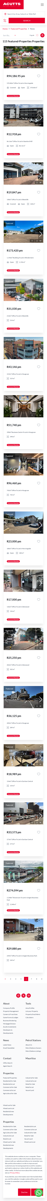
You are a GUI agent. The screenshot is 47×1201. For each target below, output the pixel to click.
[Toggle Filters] (5, 20)
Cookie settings (11, 1192)
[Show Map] (42, 35)
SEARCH (26, 20)
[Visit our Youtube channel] (29, 995)
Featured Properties (19, 29)
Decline (24, 1192)
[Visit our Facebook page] (18, 995)
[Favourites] (38, 76)
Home (5, 29)
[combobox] (17, 14)
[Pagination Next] (42, 979)
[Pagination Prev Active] (5, 979)
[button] (40, 59)
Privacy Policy (15, 1173)
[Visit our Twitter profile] (23, 995)
